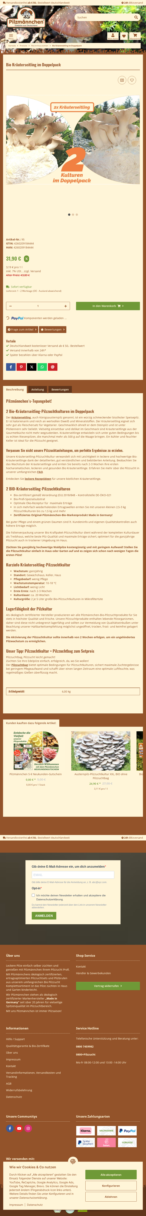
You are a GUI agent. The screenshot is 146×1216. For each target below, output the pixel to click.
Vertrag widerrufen (107, 986)
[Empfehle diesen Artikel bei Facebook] (11, 367)
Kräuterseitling (21, 417)
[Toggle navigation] (11, 36)
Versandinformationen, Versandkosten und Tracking (33, 1074)
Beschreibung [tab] (15, 389)
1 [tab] (69, 214)
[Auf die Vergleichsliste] (122, 80)
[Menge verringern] (10, 306)
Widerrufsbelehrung (19, 1090)
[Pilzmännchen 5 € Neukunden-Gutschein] (35, 751)
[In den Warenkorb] (9, 60)
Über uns (12, 1052)
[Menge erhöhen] (65, 306)
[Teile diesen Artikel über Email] (52, 367)
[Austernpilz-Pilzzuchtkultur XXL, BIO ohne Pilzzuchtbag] (100, 751)
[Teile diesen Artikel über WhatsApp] (42, 367)
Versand (35, 271)
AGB (8, 1083)
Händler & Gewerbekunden (93, 973)
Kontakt (81, 966)
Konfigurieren (111, 1185)
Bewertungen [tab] (60, 389)
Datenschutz (35, 1204)
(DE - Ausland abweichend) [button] (47, 291)
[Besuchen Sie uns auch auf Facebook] (10, 1128)
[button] (113, 36)
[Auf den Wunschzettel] (132, 80)
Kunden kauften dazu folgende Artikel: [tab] (31, 723)
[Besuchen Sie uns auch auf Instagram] (28, 1128)
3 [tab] (77, 214)
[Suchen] (136, 17)
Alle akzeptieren (111, 1174)
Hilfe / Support (15, 1039)
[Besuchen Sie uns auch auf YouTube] (19, 1128)
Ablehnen (111, 1196)
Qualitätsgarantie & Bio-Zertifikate (27, 1046)
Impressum (16, 1204)
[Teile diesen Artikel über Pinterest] (21, 367)
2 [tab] (73, 214)
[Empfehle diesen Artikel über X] (31, 367)
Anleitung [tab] (37, 389)
